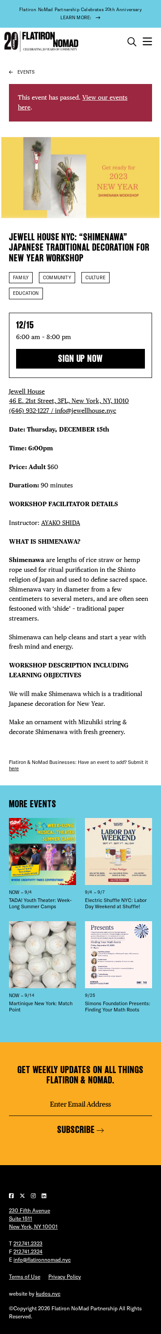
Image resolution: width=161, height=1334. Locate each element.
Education (26, 293)
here (14, 768)
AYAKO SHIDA (60, 522)
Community (57, 278)
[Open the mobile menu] (147, 41)
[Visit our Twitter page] (23, 1195)
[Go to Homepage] (40, 42)
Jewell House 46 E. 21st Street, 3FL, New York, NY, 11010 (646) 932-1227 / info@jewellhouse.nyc (69, 401)
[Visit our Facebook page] (12, 1195)
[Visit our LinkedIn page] (44, 1195)
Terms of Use (24, 1276)
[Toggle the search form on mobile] (131, 42)
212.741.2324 (27, 1251)
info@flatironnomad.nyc (42, 1259)
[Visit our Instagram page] (34, 1195)
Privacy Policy (64, 1276)
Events (25, 72)
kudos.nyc (48, 1293)
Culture (95, 278)
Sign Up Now (80, 358)
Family (21, 278)
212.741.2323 (27, 1243)
